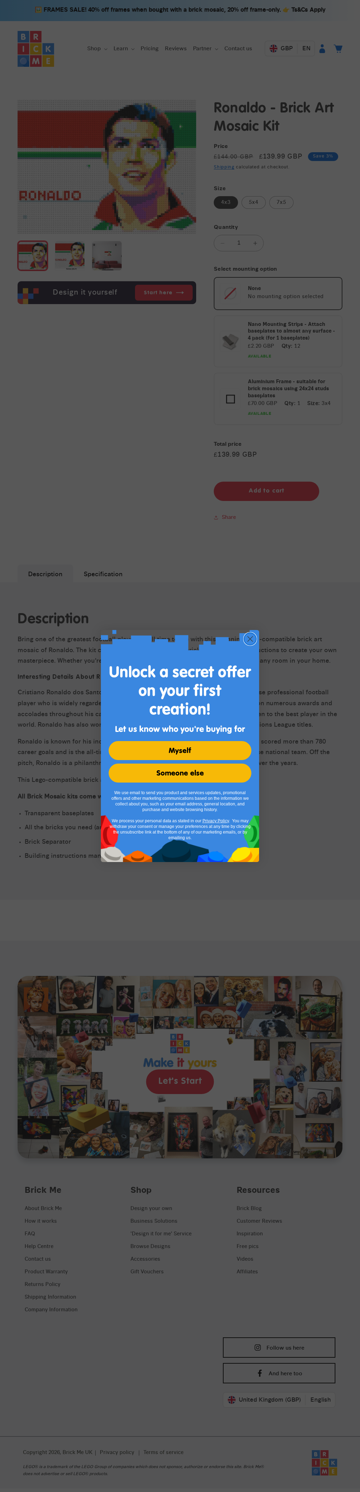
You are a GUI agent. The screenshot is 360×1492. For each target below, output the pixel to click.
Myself (180, 750)
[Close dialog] (250, 639)
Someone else (180, 773)
